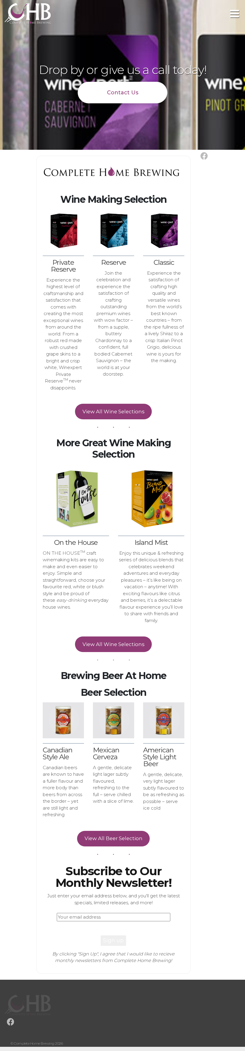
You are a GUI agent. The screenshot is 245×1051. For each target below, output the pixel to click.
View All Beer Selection (114, 838)
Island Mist (151, 542)
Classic (164, 262)
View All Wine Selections (113, 412)
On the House (76, 542)
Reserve (113, 262)
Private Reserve (63, 265)
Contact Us (122, 92)
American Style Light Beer (159, 757)
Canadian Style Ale (57, 753)
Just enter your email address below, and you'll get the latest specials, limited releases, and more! (113, 899)
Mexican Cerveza (106, 753)
